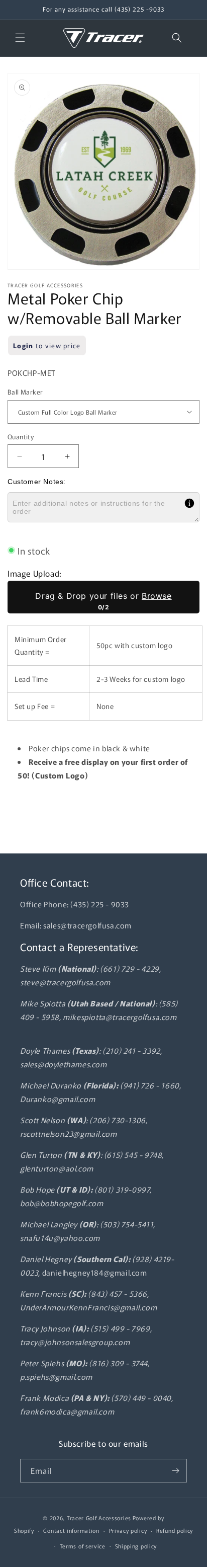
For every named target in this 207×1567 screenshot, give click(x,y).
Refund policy (174, 1530)
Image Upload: (35, 573)
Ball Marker (25, 392)
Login (23, 345)
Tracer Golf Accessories (99, 1518)
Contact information (71, 1530)
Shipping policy (136, 1546)
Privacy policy (128, 1530)
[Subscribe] (175, 1470)
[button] (20, 38)
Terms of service (83, 1546)
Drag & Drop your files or (103, 596)
